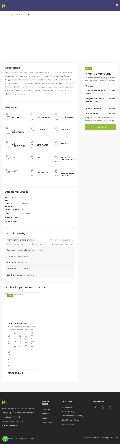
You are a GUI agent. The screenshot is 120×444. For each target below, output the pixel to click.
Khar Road (12, 262)
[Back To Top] (115, 439)
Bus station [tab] (68, 240)
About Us (46, 414)
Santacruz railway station (19, 250)
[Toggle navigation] (117, 5)
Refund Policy (67, 407)
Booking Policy (68, 411)
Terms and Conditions (24, 438)
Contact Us (46, 409)
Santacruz (12, 256)
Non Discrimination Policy (72, 416)
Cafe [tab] (41, 244)
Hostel (44, 418)
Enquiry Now (101, 127)
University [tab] (68, 244)
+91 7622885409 (9, 426)
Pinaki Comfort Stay (17, 323)
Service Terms (68, 424)
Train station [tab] (28, 240)
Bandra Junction (14, 275)
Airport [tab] (20, 244)
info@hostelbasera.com (12, 421)
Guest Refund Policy (70, 420)
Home (4, 14)
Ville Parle (11, 269)
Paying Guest (47, 422)
